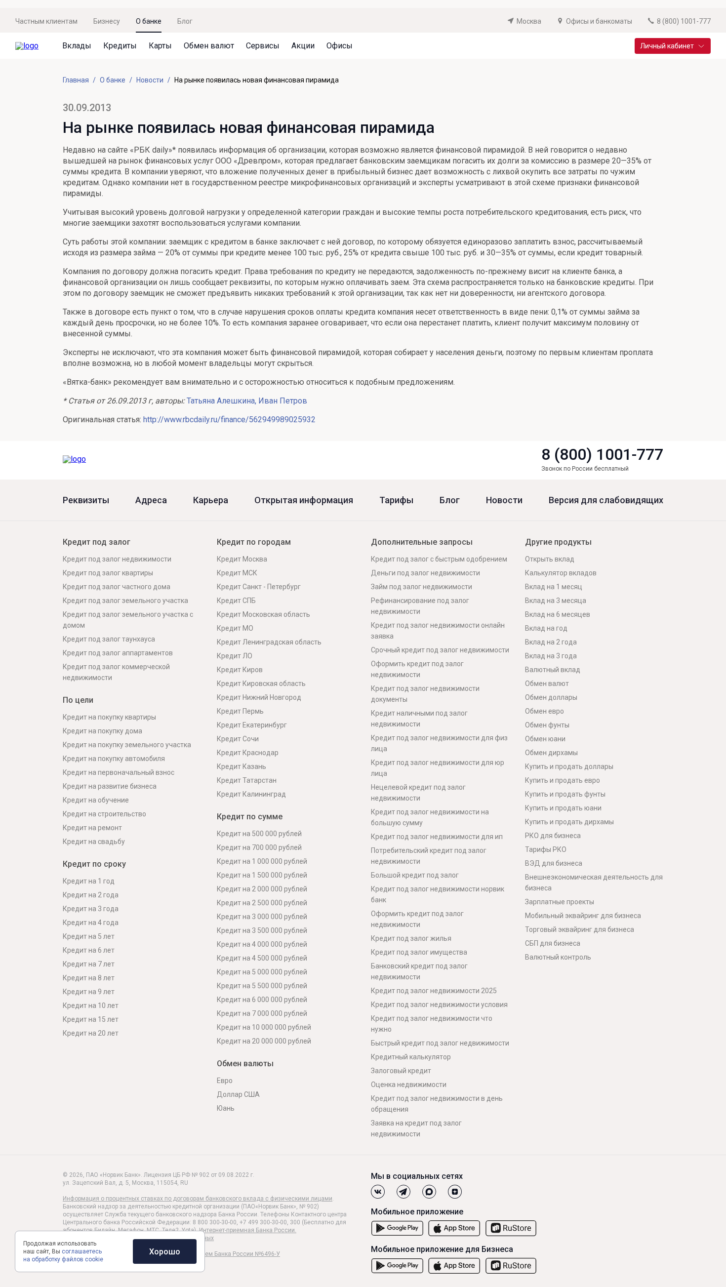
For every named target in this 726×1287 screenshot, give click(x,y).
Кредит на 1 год (89, 881)
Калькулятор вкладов (561, 573)
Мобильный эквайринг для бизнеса (583, 916)
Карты (160, 45)
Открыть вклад (549, 559)
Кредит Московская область (263, 614)
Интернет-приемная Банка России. (247, 1230)
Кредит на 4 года (91, 922)
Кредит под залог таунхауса (109, 639)
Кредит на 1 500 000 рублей (262, 875)
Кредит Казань (241, 766)
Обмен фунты (547, 725)
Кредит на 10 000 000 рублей (264, 1027)
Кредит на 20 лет (91, 1033)
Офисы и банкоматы (599, 21)
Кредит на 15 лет (91, 1019)
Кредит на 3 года (91, 909)
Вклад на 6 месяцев (557, 614)
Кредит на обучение (96, 800)
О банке (148, 21)
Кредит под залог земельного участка (125, 600)
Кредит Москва (242, 559)
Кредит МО (235, 628)
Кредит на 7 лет (89, 964)
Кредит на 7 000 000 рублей (262, 1013)
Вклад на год (546, 628)
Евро (225, 1081)
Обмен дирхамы (551, 753)
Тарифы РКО (545, 849)
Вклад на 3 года (551, 656)
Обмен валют (209, 45)
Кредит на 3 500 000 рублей (262, 930)
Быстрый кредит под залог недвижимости (440, 1043)
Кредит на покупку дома (102, 731)
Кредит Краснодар (248, 753)
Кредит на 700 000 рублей (259, 847)
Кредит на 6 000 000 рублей (262, 1000)
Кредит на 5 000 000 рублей (262, 972)
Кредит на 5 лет (89, 936)
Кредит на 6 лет (89, 950)
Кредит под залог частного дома (116, 587)
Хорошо (164, 1251)
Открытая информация (303, 500)
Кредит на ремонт (92, 828)
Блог (185, 21)
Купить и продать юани (563, 808)
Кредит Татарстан (247, 780)
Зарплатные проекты (559, 902)
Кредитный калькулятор (411, 1057)
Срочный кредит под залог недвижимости (440, 650)
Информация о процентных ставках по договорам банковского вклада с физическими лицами (197, 1198)
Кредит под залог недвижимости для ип (437, 837)
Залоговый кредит (401, 1071)
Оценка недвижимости (408, 1084)
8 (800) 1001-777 (602, 454)
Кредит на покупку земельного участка (127, 745)
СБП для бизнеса (552, 943)
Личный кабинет (667, 46)
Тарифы (396, 500)
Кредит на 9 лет (89, 992)
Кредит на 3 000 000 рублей (262, 917)
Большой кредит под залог (415, 875)
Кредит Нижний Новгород (259, 697)
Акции (303, 45)
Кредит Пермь (240, 711)
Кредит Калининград (251, 794)
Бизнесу (106, 21)
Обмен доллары (551, 697)
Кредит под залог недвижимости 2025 (434, 991)
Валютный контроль (558, 957)
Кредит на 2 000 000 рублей (262, 889)
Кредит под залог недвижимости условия (439, 1004)
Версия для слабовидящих (606, 500)
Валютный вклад (552, 670)
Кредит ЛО (234, 656)
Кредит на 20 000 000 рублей (264, 1041)
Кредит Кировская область (261, 683)
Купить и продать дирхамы (569, 822)
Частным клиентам (46, 21)
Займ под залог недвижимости (421, 587)
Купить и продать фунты (565, 794)
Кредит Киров (240, 670)
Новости (504, 500)
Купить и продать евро (562, 780)
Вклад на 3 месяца (555, 600)
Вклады (76, 45)
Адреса (151, 500)
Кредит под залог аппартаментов (118, 653)
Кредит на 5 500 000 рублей (262, 986)
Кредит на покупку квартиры (109, 717)
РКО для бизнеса (553, 836)
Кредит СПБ (236, 600)
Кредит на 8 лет (89, 978)
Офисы (339, 45)
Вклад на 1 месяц (553, 587)
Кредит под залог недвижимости (117, 559)
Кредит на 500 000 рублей (259, 834)
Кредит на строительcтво (104, 814)
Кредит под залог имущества (419, 952)
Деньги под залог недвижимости (425, 573)
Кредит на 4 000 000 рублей (262, 944)
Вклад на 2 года (551, 642)
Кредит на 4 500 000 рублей (262, 958)
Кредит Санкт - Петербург (259, 587)
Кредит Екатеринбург (252, 725)
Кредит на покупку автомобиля (114, 759)
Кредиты (120, 45)
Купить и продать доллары (569, 766)
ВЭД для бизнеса (553, 863)
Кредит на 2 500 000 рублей (262, 903)
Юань (226, 1108)
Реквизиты (86, 500)
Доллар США (238, 1094)
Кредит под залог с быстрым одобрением (439, 559)
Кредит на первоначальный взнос (118, 772)
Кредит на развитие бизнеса (110, 786)
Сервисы (263, 45)
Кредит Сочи (238, 739)
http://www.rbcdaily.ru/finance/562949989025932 (229, 419)
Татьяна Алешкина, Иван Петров (247, 400)
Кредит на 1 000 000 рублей (262, 861)
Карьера (210, 500)
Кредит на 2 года (91, 895)
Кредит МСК (237, 573)
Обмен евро (544, 711)
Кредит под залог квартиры (108, 573)
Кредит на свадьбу (94, 841)
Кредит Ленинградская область (269, 642)
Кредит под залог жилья (411, 938)
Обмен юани (545, 739)
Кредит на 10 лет (91, 1005)
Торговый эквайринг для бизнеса (579, 929)
